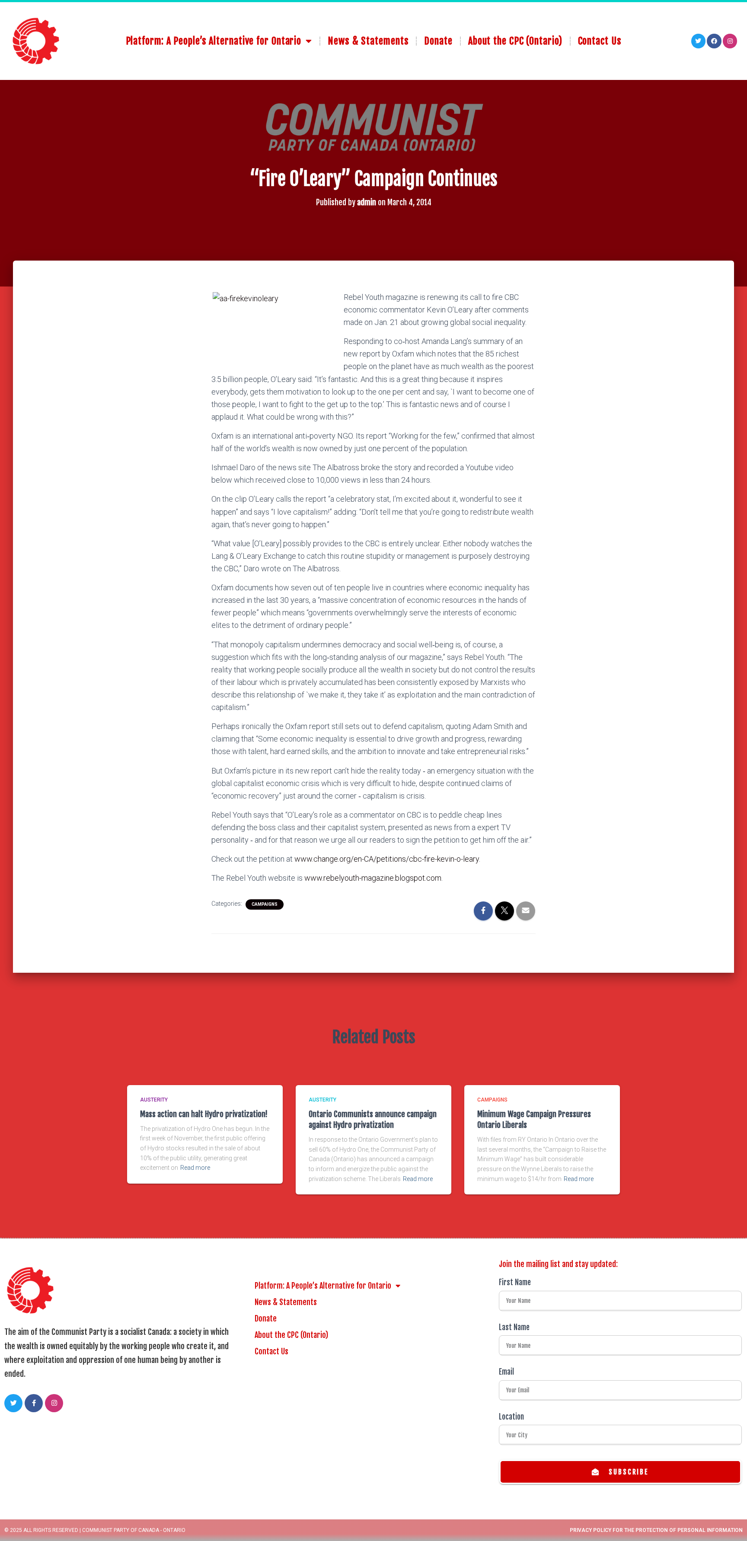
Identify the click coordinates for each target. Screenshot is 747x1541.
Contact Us (600, 41)
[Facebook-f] (34, 1403)
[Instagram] (730, 41)
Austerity (154, 1100)
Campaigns (265, 904)
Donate (438, 41)
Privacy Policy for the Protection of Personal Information (656, 1530)
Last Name (514, 1327)
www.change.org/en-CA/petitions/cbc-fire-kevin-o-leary (386, 858)
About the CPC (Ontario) (515, 41)
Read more (195, 1167)
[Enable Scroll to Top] (730, 1524)
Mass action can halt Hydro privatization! (204, 1114)
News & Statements (368, 41)
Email (506, 1371)
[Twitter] (698, 41)
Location (511, 1416)
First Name (515, 1282)
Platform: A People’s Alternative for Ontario (214, 41)
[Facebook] (714, 41)
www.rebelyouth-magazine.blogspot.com (372, 877)
